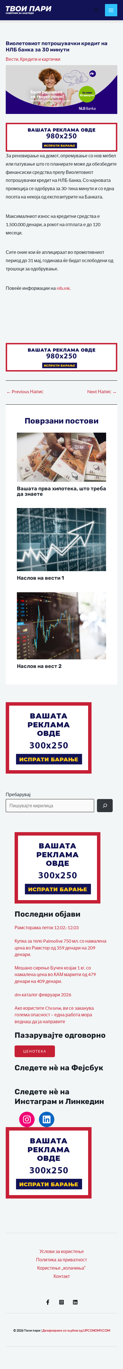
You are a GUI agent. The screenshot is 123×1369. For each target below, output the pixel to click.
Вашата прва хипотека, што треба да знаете (61, 491)
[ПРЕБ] (105, 805)
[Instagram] (27, 1119)
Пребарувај (18, 794)
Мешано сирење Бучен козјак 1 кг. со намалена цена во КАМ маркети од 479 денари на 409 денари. (55, 974)
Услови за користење (61, 1251)
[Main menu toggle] (111, 10)
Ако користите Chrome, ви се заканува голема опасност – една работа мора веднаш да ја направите (54, 1014)
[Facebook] (47, 1302)
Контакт (61, 1276)
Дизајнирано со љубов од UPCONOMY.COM (76, 1330)
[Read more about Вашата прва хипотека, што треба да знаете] (61, 456)
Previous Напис (24, 392)
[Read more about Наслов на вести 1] (61, 539)
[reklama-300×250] (49, 737)
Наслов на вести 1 (40, 578)
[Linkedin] (75, 1302)
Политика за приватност (61, 1259)
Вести (12, 59)
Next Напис (102, 392)
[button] (96, 10)
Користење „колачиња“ (61, 1267)
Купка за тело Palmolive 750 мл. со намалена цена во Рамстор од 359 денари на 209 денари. (60, 947)
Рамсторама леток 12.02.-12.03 (47, 927)
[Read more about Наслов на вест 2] (61, 625)
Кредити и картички (40, 59)
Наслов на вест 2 (39, 666)
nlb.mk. (64, 288)
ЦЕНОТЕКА (34, 1051)
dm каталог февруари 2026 (43, 994)
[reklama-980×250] (61, 136)
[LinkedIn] (46, 1119)
